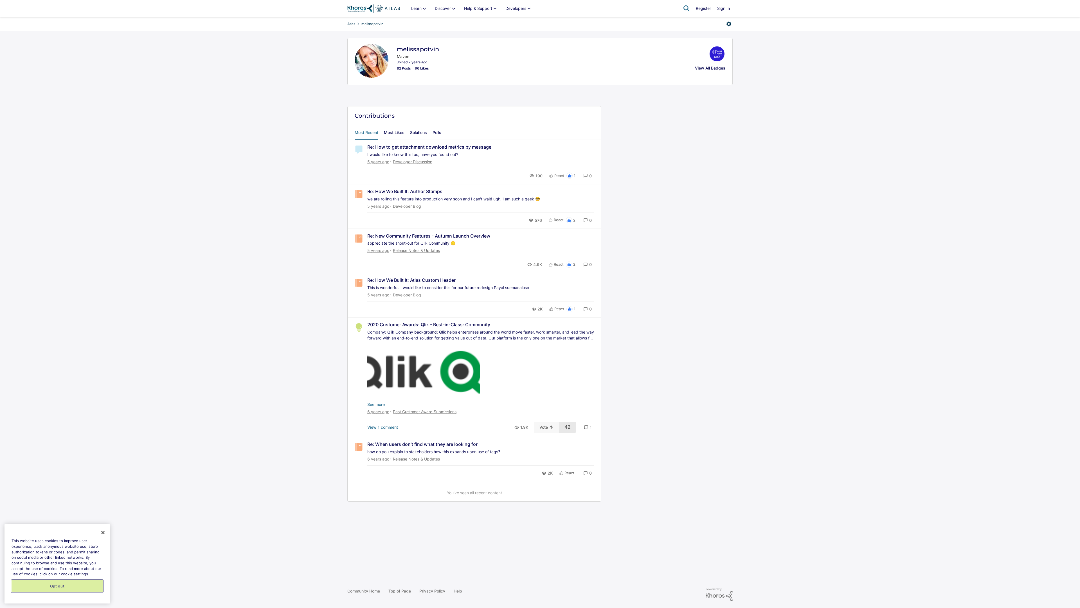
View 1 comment (382, 427)
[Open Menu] (729, 24)
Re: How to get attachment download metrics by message (429, 147)
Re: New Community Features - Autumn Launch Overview (428, 236)
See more (376, 404)
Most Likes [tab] (394, 132)
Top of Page (399, 591)
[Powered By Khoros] (719, 594)
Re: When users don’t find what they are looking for (422, 444)
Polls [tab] (437, 132)
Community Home (363, 591)
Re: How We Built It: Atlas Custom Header (411, 280)
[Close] (103, 532)
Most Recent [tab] (366, 132)
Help (458, 591)
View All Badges (710, 68)
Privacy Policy (432, 591)
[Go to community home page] (373, 8)
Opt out (57, 586)
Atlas (351, 24)
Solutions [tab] (418, 132)
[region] (57, 563)
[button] (587, 176)
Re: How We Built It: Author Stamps (404, 191)
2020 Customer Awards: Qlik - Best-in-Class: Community (428, 324)
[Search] (686, 8)
